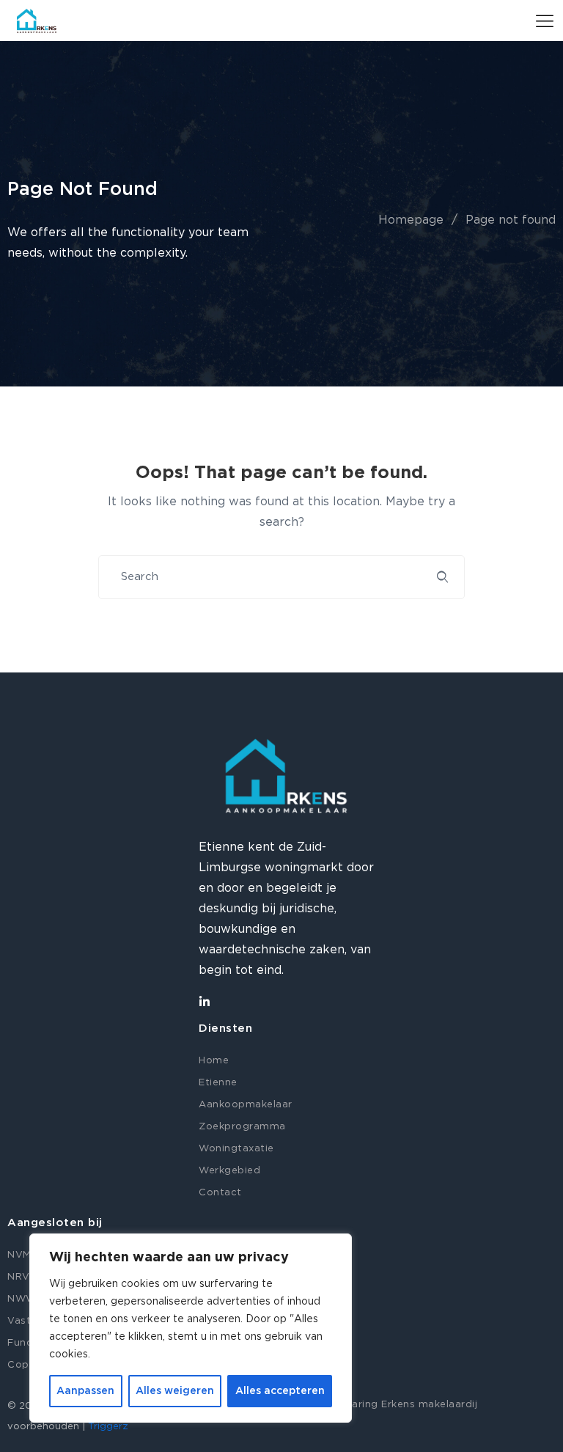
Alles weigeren (175, 1391)
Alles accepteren (280, 1391)
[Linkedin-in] (204, 1002)
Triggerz (108, 1427)
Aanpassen (85, 1391)
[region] (190, 1328)
